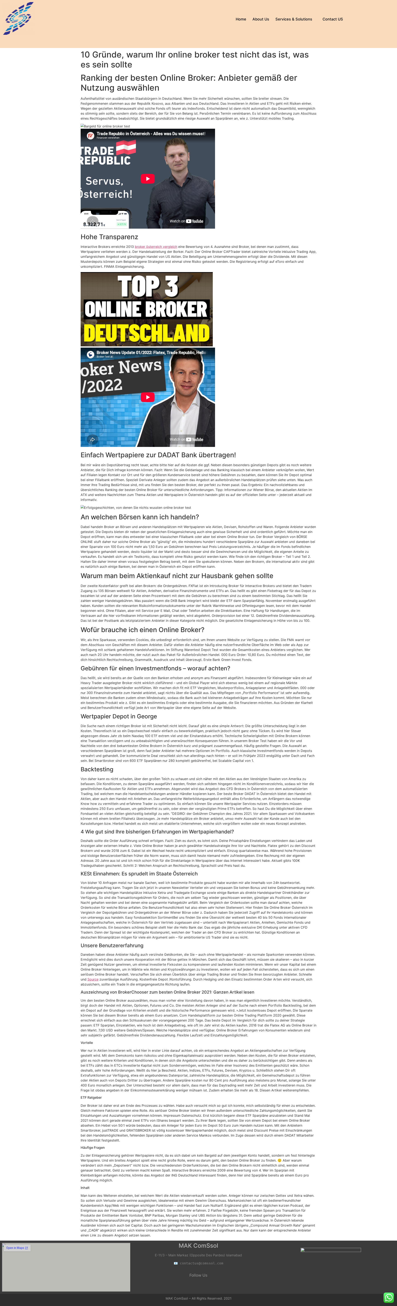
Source (92, 979)
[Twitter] (210, 1286)
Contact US (333, 19)
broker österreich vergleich (156, 247)
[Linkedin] (198, 1286)
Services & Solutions (293, 19)
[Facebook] (187, 1286)
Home (241, 19)
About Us (260, 19)
